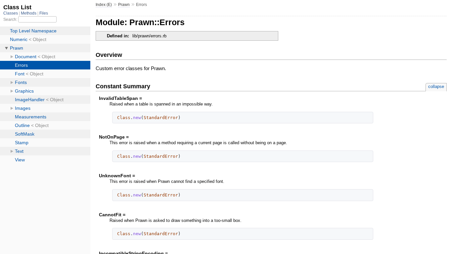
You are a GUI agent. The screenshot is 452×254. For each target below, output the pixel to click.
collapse (436, 86)
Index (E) (104, 4)
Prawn (124, 4)
